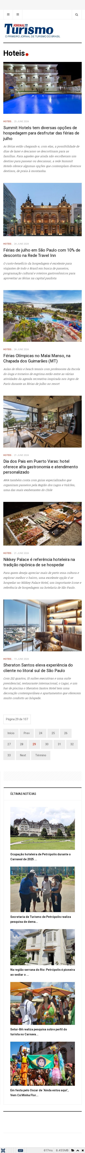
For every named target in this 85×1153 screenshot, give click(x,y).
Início (10, 733)
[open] (8, 14)
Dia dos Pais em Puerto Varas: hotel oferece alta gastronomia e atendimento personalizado (40, 466)
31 (59, 744)
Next (23, 755)
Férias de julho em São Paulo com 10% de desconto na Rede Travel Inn (41, 253)
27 (9, 744)
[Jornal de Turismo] (42, 31)
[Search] (76, 14)
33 (9, 755)
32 (72, 744)
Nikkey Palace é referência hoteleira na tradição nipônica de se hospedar (39, 562)
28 (21, 744)
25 (53, 733)
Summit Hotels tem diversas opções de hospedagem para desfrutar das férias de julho (41, 133)
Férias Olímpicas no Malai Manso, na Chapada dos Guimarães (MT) (36, 358)
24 (40, 733)
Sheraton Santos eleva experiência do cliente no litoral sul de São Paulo (38, 668)
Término (40, 755)
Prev (27, 733)
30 (46, 744)
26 (65, 733)
